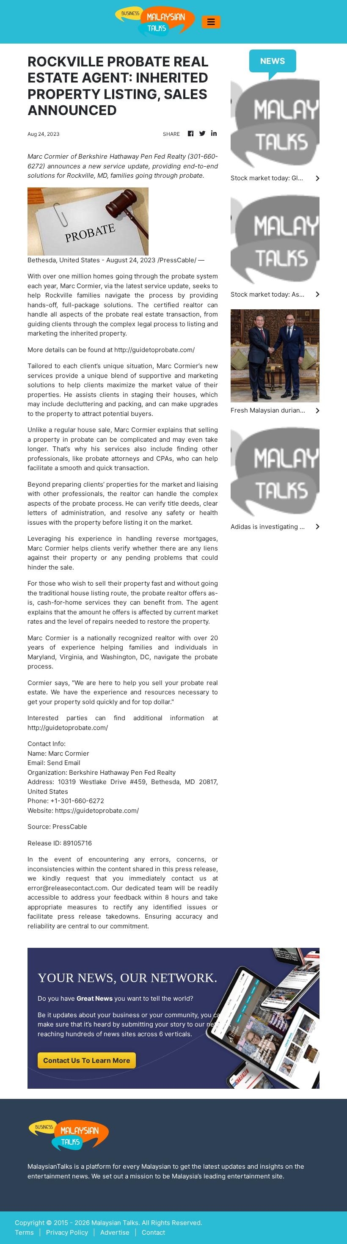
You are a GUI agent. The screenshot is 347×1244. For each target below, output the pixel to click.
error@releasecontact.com (67, 888)
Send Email (63, 763)
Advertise (114, 1232)
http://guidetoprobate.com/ (154, 350)
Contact (153, 1232)
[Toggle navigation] (211, 22)
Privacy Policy (67, 1232)
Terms (24, 1232)
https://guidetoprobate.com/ (97, 810)
